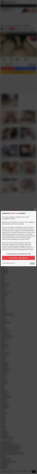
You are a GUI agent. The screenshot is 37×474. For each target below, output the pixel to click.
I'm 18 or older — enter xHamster (18, 258)
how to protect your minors (8, 263)
